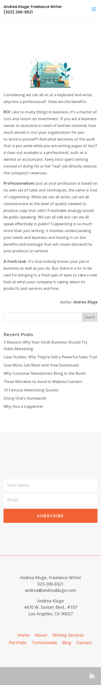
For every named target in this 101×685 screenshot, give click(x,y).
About (41, 635)
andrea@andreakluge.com (50, 590)
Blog (66, 643)
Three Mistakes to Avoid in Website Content (43, 381)
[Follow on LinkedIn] (91, 676)
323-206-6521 (50, 584)
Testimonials (44, 643)
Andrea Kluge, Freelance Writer (33, 6)
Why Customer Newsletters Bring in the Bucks (45, 373)
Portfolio (18, 643)
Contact (84, 643)
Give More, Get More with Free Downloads (41, 365)
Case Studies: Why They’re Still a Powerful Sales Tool (50, 357)
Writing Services (68, 635)
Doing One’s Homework (25, 398)
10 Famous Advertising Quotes (31, 390)
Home (23, 635)
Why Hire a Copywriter (23, 406)
